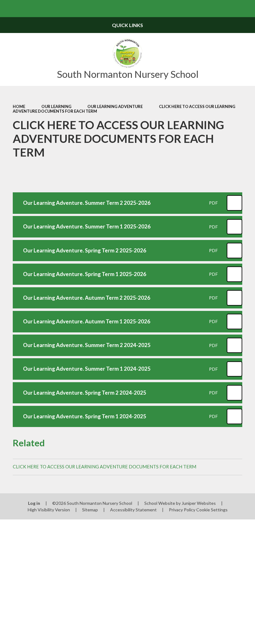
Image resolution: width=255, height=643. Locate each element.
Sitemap (90, 509)
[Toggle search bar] (246, 8)
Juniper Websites (199, 503)
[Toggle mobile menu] (8, 8)
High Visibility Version (49, 509)
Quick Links (127, 25)
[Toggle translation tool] (229, 8)
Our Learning (56, 106)
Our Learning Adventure (115, 106)
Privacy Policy (182, 509)
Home (19, 106)
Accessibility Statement (133, 509)
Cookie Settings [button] (212, 509)
